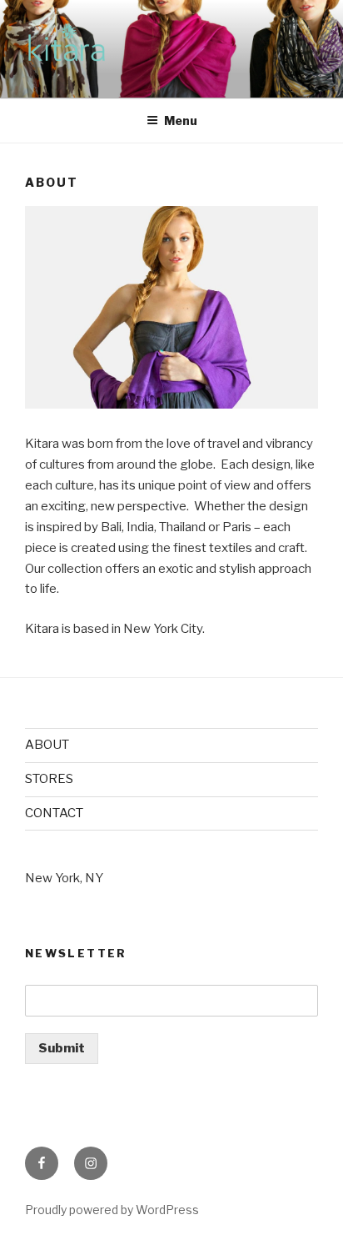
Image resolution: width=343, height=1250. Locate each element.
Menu (180, 120)
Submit (61, 1048)
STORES (49, 778)
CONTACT (54, 813)
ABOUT (47, 744)
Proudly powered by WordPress (112, 1209)
